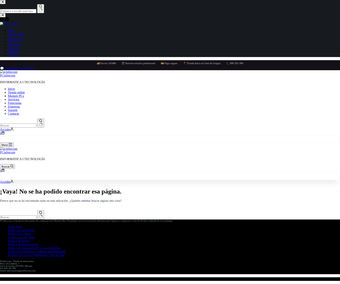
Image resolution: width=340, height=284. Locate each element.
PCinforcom (7, 75)
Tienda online (16, 92)
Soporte (13, 110)
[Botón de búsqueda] (40, 123)
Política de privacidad (21, 230)
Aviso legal (15, 226)
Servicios (13, 99)
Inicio (11, 88)
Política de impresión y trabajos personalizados (37, 251)
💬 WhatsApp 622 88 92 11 (17, 68)
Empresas (14, 106)
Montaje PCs (16, 96)
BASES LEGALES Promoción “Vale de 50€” (37, 255)
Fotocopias (14, 103)
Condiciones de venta (21, 237)
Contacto (13, 113)
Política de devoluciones (23, 244)
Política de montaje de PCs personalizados (34, 248)
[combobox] (18, 126)
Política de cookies (19, 233)
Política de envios (19, 241)
